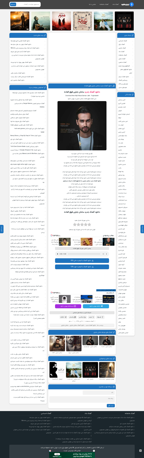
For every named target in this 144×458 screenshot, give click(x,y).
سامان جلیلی (64, 325)
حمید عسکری (122, 157)
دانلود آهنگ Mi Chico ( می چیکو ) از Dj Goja (23, 247)
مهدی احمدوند (122, 290)
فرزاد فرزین (121, 254)
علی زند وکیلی (122, 240)
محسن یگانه (122, 311)
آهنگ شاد (115, 4)
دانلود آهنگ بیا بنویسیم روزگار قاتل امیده (22, 365)
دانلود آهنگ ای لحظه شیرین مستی (20, 308)
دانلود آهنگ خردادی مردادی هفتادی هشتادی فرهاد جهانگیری (29, 273)
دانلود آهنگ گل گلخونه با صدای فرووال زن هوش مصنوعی (117, 430)
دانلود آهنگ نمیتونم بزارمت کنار (19, 265)
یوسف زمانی (121, 329)
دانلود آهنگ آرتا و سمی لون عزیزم (20, 52)
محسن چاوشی (122, 308)
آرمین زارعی (121, 132)
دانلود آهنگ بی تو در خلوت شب (19, 340)
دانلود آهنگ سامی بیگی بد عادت (19, 354)
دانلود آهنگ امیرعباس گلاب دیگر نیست (22, 77)
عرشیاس (120, 243)
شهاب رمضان (122, 214)
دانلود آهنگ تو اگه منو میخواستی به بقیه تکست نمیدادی (27, 361)
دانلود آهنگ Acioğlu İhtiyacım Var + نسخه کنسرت (25, 150)
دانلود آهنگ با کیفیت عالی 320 (81, 261)
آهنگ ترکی (122, 44)
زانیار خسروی (122, 179)
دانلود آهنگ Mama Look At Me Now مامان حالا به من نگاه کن (28, 155)
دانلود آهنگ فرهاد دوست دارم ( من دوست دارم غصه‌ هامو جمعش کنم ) (29, 316)
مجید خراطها (121, 279)
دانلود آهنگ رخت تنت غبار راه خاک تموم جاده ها (24, 218)
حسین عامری (122, 164)
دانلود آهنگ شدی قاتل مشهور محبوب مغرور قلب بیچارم (27, 257)
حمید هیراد (121, 161)
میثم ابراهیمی (122, 315)
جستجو (13, 4)
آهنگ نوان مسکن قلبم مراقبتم (19, 114)
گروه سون (121, 265)
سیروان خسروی (122, 207)
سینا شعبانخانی (122, 200)
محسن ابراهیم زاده (123, 304)
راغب (119, 168)
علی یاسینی (121, 229)
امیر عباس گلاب (123, 121)
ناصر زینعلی (121, 318)
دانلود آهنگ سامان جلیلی (77, 325)
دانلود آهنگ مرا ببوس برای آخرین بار (21, 279)
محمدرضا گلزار (122, 272)
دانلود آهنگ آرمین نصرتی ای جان (80, 424)
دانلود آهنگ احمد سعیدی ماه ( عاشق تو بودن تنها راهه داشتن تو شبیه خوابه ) (28, 94)
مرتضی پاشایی (122, 282)
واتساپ (71, 317)
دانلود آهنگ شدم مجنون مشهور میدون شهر (23, 171)
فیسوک (99, 317)
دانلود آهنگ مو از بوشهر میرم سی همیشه (22, 261)
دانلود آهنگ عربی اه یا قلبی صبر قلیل (21, 243)
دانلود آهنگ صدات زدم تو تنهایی (20, 282)
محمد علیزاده (122, 268)
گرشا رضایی (121, 261)
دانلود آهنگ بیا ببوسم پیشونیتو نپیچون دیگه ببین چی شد (28, 348)
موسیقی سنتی (123, 87)
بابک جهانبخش (122, 136)
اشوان (120, 111)
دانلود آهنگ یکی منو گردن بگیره (19, 343)
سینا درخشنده (122, 193)
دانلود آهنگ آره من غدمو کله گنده (20, 322)
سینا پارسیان (122, 204)
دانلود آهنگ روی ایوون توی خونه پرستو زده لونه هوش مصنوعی (28, 202)
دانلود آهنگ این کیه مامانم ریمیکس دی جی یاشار (24, 311)
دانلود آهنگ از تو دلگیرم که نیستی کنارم (22, 300)
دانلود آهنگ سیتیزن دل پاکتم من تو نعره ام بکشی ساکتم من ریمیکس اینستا (27, 392)
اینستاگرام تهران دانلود (67, 306)
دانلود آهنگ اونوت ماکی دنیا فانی (19, 118)
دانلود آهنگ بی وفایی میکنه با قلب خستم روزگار (24, 250)
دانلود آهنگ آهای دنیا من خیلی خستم (21, 358)
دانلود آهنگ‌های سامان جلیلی (106, 290)
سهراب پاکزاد (121, 211)
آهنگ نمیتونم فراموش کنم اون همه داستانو (23, 111)
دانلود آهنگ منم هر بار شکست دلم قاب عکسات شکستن (26, 175)
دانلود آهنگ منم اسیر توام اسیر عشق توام (22, 161)
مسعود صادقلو (122, 218)
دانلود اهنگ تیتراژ (124, 77)
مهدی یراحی (121, 297)
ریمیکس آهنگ (123, 80)
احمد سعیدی (122, 107)
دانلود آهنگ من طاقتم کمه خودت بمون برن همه (24, 297)
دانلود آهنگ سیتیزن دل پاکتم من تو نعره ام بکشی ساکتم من (27, 370)
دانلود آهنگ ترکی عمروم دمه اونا (19, 121)
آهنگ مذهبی (122, 62)
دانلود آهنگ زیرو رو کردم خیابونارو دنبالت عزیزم (24, 186)
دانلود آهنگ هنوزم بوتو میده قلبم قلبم (22, 236)
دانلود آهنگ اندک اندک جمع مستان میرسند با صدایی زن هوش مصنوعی (28, 57)
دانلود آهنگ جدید (92, 92)
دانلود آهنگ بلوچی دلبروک (18, 211)
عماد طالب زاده (122, 247)
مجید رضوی (121, 275)
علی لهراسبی (121, 232)
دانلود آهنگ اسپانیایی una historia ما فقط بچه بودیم (26, 386)
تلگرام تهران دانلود (94, 306)
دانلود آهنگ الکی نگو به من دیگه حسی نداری (23, 168)
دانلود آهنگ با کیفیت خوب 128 (81, 267)
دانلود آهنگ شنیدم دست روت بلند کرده (22, 325)
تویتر (90, 317)
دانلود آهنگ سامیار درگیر (18, 73)
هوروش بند (121, 325)
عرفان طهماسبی (122, 225)
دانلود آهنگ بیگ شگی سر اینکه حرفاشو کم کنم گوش (25, 254)
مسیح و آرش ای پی (124, 286)
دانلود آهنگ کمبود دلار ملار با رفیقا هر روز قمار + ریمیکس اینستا (27, 223)
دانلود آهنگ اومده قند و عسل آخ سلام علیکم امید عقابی (26, 376)
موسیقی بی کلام (123, 84)
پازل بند (120, 143)
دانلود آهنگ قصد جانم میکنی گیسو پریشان (23, 240)
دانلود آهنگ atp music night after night (22, 164)
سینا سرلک (121, 197)
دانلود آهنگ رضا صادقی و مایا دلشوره (21, 100)
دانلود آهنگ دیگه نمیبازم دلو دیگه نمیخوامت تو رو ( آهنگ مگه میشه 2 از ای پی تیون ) (29, 381)
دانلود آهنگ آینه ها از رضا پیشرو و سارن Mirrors (25, 48)
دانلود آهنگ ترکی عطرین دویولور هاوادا (21, 125)
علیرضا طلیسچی (123, 222)
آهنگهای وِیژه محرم (124, 66)
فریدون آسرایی (122, 257)
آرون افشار (121, 129)
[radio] (89, 225)
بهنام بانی (121, 139)
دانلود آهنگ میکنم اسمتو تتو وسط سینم (22, 329)
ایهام (119, 118)
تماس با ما (92, 4)
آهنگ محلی (122, 59)
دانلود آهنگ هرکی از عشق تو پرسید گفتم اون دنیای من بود (28, 180)
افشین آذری (121, 103)
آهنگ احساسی (123, 41)
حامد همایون (122, 146)
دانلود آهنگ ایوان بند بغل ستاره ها (21, 44)
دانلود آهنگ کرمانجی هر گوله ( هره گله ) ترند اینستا (25, 197)
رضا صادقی (121, 175)
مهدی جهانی (121, 293)
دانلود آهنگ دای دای (16, 139)
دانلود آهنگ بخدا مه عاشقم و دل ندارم (21, 214)
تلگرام (62, 317)
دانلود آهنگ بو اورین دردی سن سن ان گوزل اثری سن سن (27, 143)
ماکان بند (121, 300)
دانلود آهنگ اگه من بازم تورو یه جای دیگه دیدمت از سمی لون (27, 334)
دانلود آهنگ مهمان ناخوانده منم (19, 304)
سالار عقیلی (121, 186)
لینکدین (81, 317)
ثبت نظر (110, 406)
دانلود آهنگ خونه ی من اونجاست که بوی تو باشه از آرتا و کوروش (27, 191)
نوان (119, 322)
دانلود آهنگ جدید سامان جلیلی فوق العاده (98, 86)
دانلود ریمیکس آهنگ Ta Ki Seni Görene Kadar (24, 146)
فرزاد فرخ (121, 250)
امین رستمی (121, 100)
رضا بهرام (121, 171)
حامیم (120, 150)
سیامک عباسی (122, 189)
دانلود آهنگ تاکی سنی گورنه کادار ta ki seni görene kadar (29, 130)
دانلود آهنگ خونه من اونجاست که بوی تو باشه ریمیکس (26, 268)
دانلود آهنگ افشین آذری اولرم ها (20, 41)
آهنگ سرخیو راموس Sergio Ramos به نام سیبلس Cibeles (29, 105)
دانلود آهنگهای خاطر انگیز (126, 71)
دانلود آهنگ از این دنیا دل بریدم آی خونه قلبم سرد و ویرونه (29, 399)
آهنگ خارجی (122, 48)
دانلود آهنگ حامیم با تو (17, 80)
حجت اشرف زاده (123, 154)
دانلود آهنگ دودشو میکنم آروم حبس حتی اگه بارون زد (26, 286)
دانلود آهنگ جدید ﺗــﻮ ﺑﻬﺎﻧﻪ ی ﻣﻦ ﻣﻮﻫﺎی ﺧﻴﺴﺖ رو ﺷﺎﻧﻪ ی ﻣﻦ (27, 230)
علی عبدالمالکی (122, 236)
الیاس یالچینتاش (123, 333)
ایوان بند (121, 125)
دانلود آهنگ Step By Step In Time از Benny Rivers (25, 136)
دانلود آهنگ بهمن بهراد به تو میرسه (21, 62)
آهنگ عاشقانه (104, 4)
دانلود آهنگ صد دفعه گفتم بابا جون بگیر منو (23, 290)
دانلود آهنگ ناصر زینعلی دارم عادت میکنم (121, 427)
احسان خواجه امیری (124, 114)
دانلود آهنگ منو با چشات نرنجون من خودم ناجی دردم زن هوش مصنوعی (27, 67)
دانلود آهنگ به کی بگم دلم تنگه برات (21, 293)
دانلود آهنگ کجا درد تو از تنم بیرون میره (22, 207)
